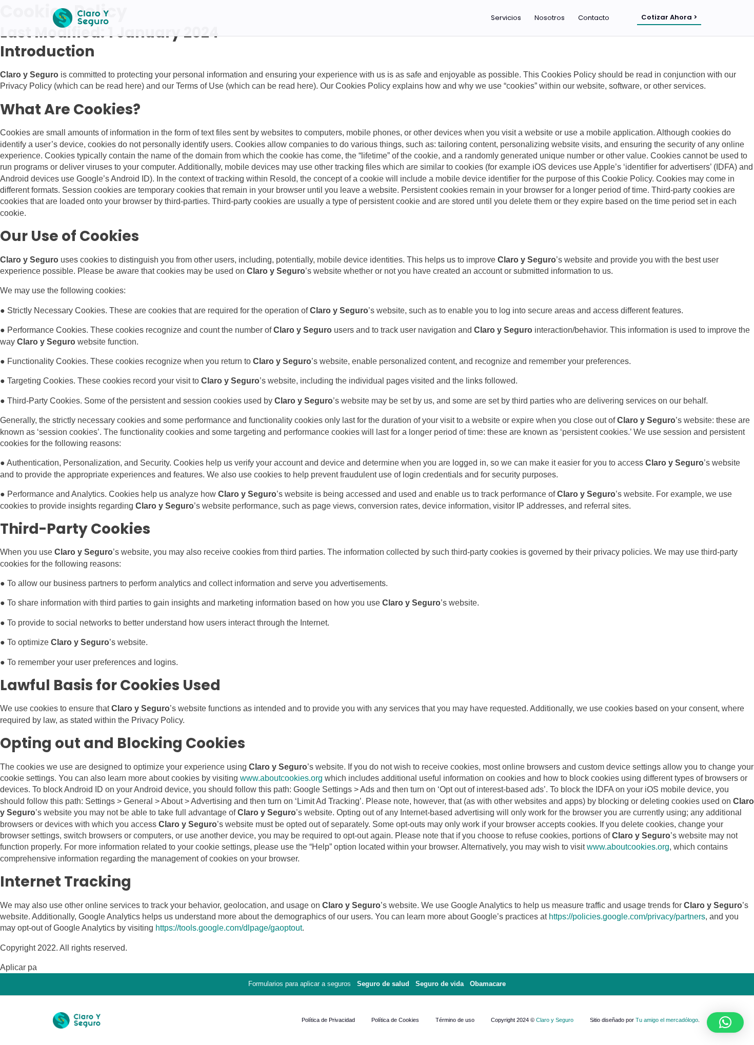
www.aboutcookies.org (281, 778)
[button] (725, 1022)
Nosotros (549, 18)
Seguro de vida (439, 984)
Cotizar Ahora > (669, 17)
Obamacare (488, 984)
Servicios (506, 18)
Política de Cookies (395, 1020)
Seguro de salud (383, 984)
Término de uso (454, 1020)
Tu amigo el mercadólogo (667, 1020)
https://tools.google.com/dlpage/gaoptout (228, 927)
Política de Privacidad (328, 1020)
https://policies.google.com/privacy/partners (627, 916)
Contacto (593, 18)
